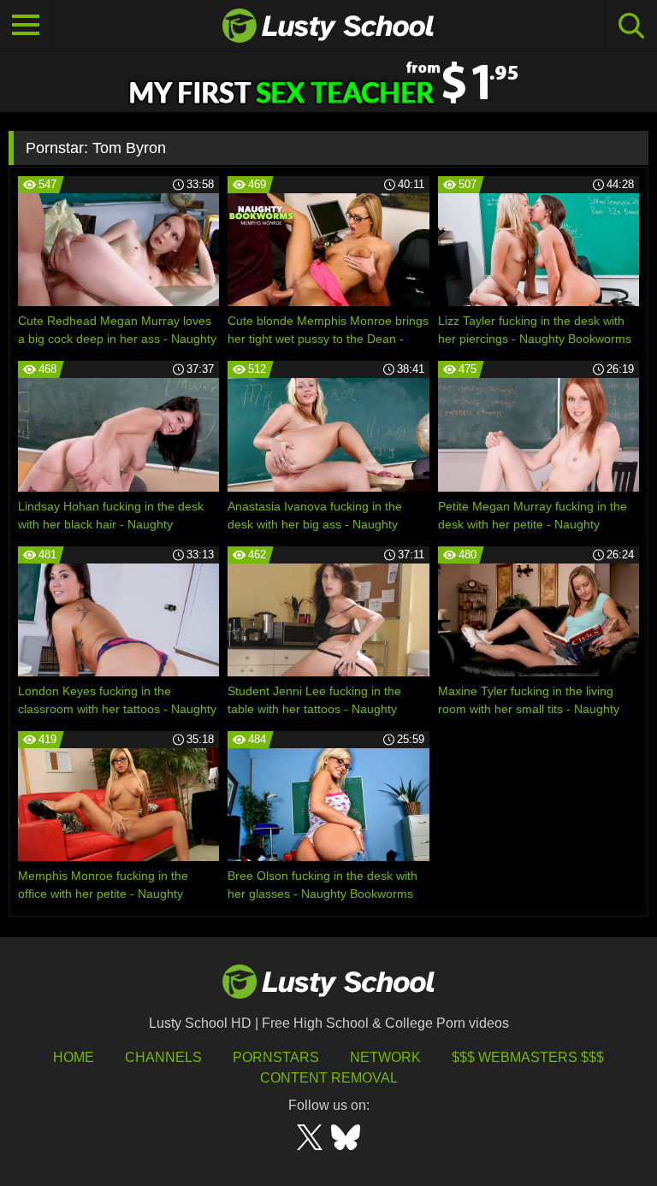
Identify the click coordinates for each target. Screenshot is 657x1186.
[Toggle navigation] (25, 25)
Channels (163, 1057)
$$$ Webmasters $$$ (528, 1057)
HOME (73, 1057)
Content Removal (329, 1078)
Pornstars (276, 1057)
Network (385, 1057)
